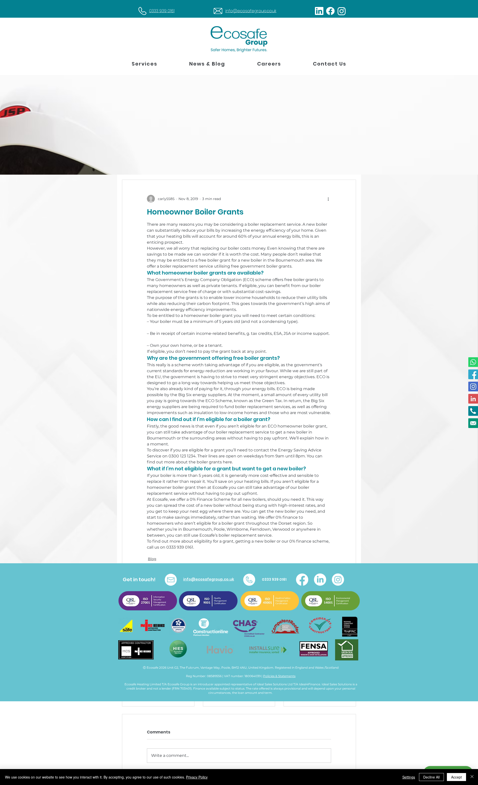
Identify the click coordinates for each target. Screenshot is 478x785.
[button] (144, 64)
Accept (456, 777)
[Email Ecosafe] (473, 423)
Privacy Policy (197, 777)
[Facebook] (302, 579)
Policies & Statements (279, 676)
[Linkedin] (473, 399)
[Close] (472, 777)
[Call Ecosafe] (473, 411)
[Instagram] (338, 579)
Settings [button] (408, 777)
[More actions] (328, 199)
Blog (152, 559)
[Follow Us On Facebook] (473, 374)
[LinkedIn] (320, 579)
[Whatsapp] (473, 362)
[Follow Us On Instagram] (473, 386)
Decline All (431, 777)
